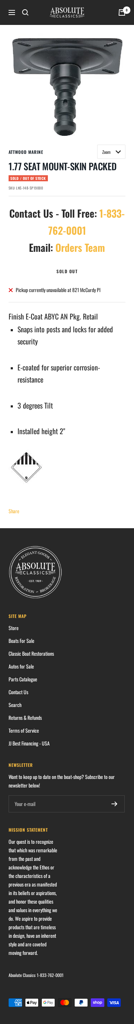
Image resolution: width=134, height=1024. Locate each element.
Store (14, 627)
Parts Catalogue (23, 679)
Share (14, 511)
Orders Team (80, 247)
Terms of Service (24, 730)
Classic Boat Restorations (31, 653)
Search (15, 704)
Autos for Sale (21, 666)
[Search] (25, 12)
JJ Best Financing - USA (29, 743)
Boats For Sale (21, 640)
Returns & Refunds (25, 717)
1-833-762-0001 (50, 975)
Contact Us (18, 692)
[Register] (114, 803)
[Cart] (121, 12)
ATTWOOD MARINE (26, 152)
